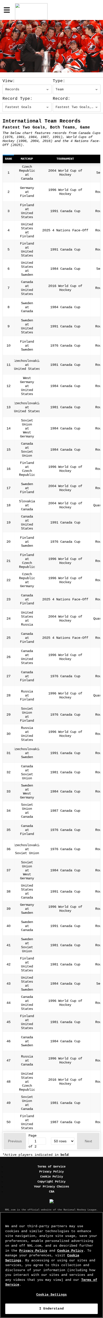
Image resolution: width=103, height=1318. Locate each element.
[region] (51, 1265)
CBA (51, 1191)
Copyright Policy (52, 1182)
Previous (15, 1141)
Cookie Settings (51, 1295)
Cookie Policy (51, 1177)
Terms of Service (52, 1167)
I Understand (51, 1309)
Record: (61, 99)
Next (88, 1141)
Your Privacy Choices (51, 1186)
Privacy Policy (51, 1172)
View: (8, 81)
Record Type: (17, 99)
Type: (59, 81)
